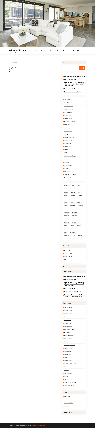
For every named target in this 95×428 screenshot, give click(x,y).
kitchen (80, 208)
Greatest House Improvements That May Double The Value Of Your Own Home (74, 84)
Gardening (35, 50)
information (72, 205)
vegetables (66, 238)
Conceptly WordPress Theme (38, 425)
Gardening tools (68, 128)
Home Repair (57, 50)
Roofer (66, 168)
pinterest (74, 222)
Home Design (66, 50)
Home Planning (68, 140)
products (79, 225)
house (72, 202)
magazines (74, 215)
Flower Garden (68, 118)
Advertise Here (68, 253)
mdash (65, 218)
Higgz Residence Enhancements (74, 76)
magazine (66, 215)
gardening (73, 195)
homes (65, 202)
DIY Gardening (68, 112)
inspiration (80, 205)
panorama (66, 222)
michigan (73, 218)
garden (65, 195)
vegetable (80, 235)
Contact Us (67, 250)
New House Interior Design (72, 92)
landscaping (74, 212)
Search (65, 62)
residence (73, 228)
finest (79, 192)
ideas (65, 205)
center (79, 185)
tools (74, 235)
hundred (78, 202)
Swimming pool (68, 171)
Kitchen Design (68, 152)
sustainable (66, 235)
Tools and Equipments (70, 174)
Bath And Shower (68, 106)
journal (74, 208)
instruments (66, 208)
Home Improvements (46, 50)
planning (66, 225)
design (79, 188)
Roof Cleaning (68, 165)
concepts (66, 188)
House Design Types (70, 79)
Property (66, 162)
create (73, 188)
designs (66, 192)
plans (72, 225)
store (65, 232)
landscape (66, 212)
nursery (79, 218)
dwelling (73, 192)
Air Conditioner (68, 99)
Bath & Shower (68, 103)
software (81, 228)
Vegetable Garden (69, 177)
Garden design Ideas (69, 121)
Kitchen (66, 149)
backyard (66, 185)
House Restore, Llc (70, 88)
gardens (80, 195)
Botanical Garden (68, 109)
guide (72, 198)
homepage (79, 198)
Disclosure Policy (68, 256)
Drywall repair (67, 115)
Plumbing (66, 159)
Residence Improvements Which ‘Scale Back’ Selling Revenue (74, 295)
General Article (77, 50)
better (73, 185)
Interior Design (68, 146)
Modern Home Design (70, 156)
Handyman (67, 134)
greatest (66, 198)
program (66, 228)
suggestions (72, 232)
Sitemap (66, 259)
